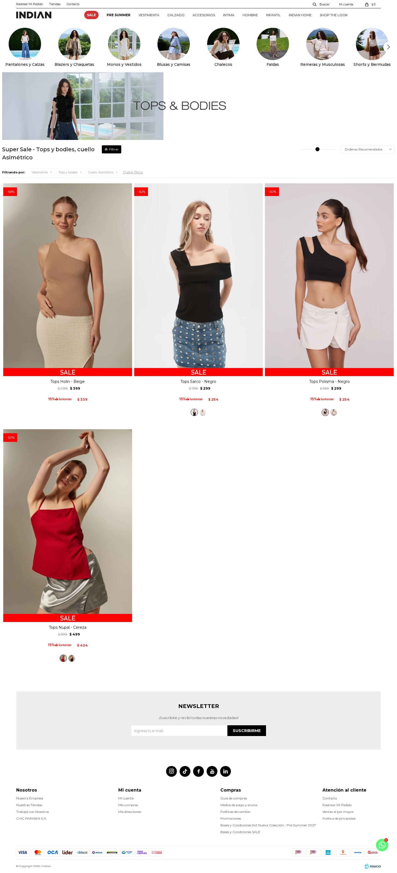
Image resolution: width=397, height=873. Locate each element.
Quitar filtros (133, 172)
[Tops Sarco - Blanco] (202, 412)
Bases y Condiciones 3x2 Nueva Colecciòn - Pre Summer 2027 (268, 825)
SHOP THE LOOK (334, 15)
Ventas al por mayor (338, 812)
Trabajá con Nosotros (32, 812)
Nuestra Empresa (29, 798)
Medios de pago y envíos (238, 805)
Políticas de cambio (235, 812)
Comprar (68, 370)
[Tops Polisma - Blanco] (333, 412)
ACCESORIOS (204, 15)
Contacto (73, 4)
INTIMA (228, 15)
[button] (321, 4)
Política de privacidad (338, 818)
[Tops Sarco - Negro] (194, 412)
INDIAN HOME (300, 15)
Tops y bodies (68, 172)
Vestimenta (40, 172)
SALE (91, 15)
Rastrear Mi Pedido (29, 4)
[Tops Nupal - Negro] (71, 658)
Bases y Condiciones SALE (240, 832)
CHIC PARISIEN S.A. (31, 818)
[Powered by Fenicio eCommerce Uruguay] (373, 866)
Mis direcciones (129, 812)
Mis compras (128, 805)
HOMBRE (250, 15)
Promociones (230, 818)
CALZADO (175, 15)
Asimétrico (100, 172)
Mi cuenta (126, 798)
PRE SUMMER (118, 15)
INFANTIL (273, 15)
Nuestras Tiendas (29, 805)
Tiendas (54, 4)
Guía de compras (233, 798)
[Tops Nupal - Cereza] (63, 658)
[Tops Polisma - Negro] (325, 412)
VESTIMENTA (149, 15)
